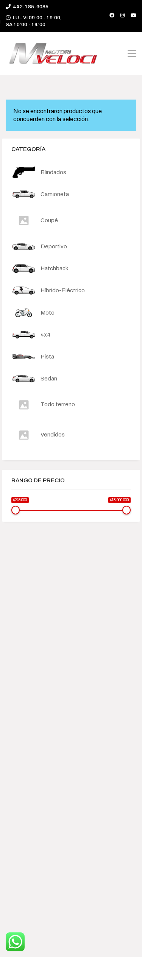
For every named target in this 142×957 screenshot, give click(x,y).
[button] (132, 53)
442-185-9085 (30, 6)
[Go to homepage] (53, 53)
